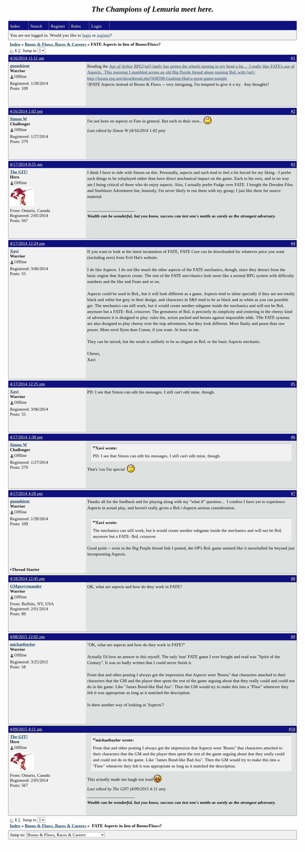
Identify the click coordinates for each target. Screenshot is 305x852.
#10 (292, 729)
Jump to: (18, 834)
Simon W (18, 118)
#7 (293, 493)
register (103, 35)
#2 (293, 111)
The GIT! (19, 172)
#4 (293, 243)
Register (58, 26)
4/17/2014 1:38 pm (26, 437)
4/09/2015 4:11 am (26, 729)
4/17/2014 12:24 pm (27, 243)
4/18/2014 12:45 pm (27, 578)
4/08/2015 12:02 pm (27, 636)
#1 (293, 58)
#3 (293, 164)
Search (36, 26)
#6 (293, 437)
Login (96, 26)
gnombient (20, 65)
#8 (293, 578)
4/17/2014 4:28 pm (26, 493)
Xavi (14, 251)
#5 (293, 384)
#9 (293, 636)
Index (15, 26)
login (86, 35)
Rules (76, 26)
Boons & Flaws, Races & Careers (55, 44)
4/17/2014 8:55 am (26, 164)
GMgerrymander (26, 586)
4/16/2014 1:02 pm (26, 111)
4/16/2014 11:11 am (27, 58)
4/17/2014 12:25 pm (27, 384)
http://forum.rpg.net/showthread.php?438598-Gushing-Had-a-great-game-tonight (157, 78)
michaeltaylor (22, 644)
